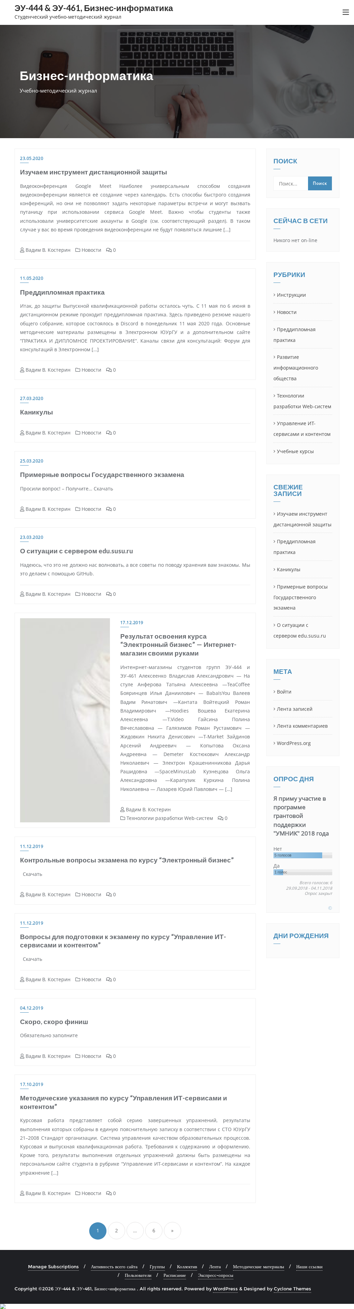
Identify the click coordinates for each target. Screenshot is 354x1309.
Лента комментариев (302, 726)
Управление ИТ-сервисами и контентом (301, 428)
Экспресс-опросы (215, 1275)
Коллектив (187, 1266)
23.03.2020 (31, 537)
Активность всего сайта (114, 1266)
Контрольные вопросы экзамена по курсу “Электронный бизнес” (127, 860)
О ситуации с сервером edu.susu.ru (76, 551)
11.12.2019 (31, 846)
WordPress (225, 1288)
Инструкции (291, 295)
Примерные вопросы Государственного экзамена (102, 474)
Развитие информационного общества (295, 368)
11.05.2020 (31, 278)
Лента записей (295, 709)
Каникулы (36, 412)
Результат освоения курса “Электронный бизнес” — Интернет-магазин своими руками (178, 644)
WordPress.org (294, 743)
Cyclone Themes (292, 1288)
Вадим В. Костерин (47, 250)
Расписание (175, 1275)
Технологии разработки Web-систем (169, 818)
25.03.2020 (31, 461)
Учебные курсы (295, 451)
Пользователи (138, 1275)
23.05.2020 (31, 158)
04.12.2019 (31, 1008)
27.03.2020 (31, 398)
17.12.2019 (131, 622)
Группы (157, 1266)
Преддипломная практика (62, 292)
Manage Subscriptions (53, 1266)
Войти (284, 691)
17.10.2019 (31, 1084)
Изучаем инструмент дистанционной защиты (93, 172)
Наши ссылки (309, 1266)
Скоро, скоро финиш (54, 1021)
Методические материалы (258, 1266)
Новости (90, 250)
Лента (215, 1266)
